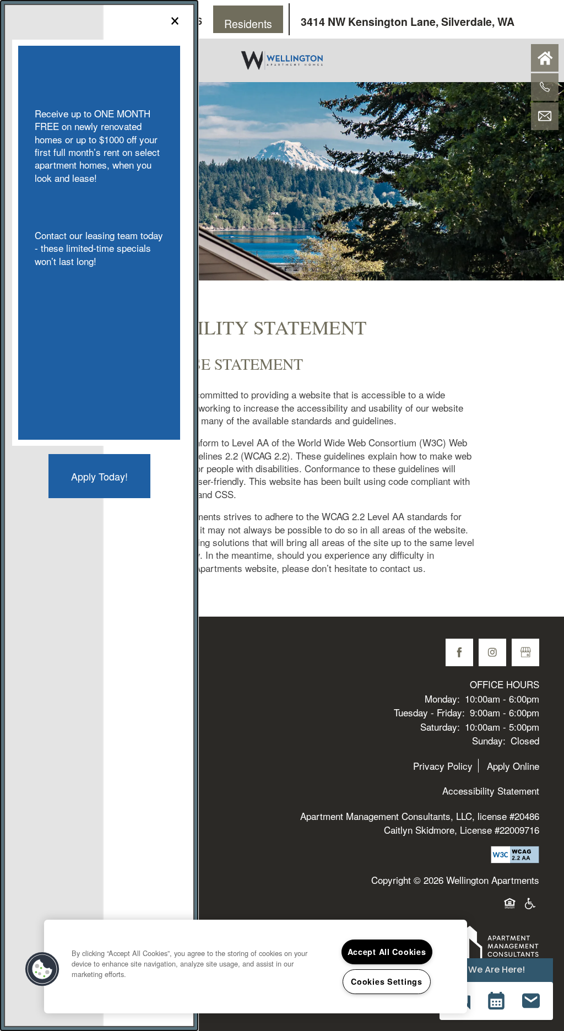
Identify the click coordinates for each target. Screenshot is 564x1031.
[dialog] (99, 515)
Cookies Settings (386, 981)
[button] (496, 1001)
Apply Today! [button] (99, 476)
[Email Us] (544, 116)
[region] (255, 966)
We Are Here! (496, 969)
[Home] (544, 58)
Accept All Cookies (387, 951)
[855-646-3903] (544, 87)
